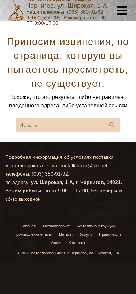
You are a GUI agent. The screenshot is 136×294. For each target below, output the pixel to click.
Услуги (86, 234)
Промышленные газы (33, 234)
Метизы (66, 234)
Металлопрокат (56, 226)
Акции (56, 243)
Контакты (77, 243)
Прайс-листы (110, 234)
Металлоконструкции (96, 226)
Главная (28, 226)
